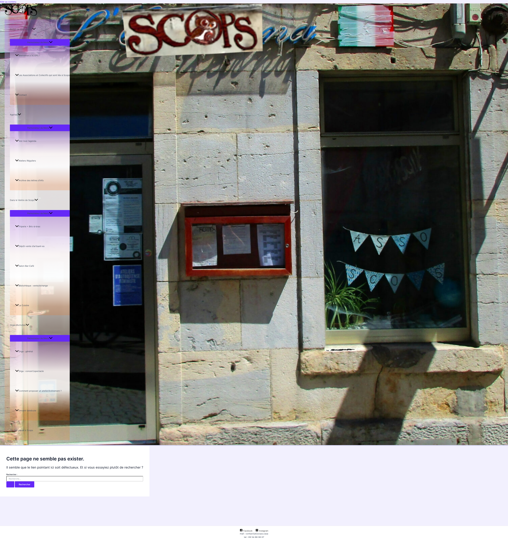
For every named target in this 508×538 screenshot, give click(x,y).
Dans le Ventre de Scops (22, 200)
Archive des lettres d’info (31, 180)
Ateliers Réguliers (27, 160)
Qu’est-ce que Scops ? (21, 29)
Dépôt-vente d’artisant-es (31, 246)
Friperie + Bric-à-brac (29, 226)
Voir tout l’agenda (27, 141)
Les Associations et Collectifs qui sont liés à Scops (44, 75)
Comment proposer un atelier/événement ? (40, 391)
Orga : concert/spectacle (31, 371)
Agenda (14, 114)
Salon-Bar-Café (26, 266)
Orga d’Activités (18, 325)
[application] (34, 29)
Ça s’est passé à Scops (21, 430)
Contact (23, 95)
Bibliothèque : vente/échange (33, 285)
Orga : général (26, 351)
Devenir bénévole (27, 410)
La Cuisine (24, 305)
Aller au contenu (8, 1)
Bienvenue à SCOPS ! (29, 55)
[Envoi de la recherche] (10, 484)
